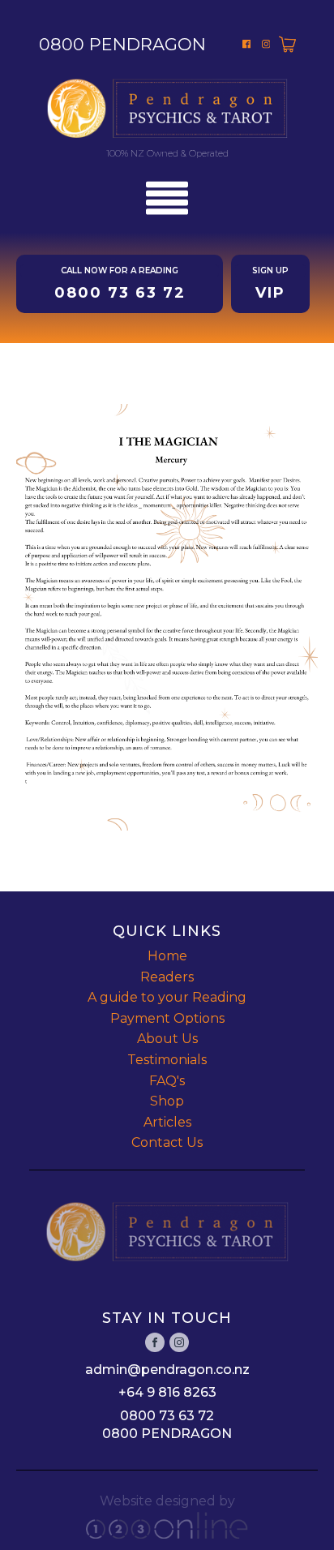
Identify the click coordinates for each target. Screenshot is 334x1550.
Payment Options (167, 1018)
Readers (167, 977)
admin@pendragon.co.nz (167, 1369)
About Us (167, 1038)
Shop (167, 1101)
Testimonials (167, 1059)
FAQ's (167, 1080)
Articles (167, 1122)
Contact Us (167, 1142)
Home (167, 956)
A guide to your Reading (167, 997)
